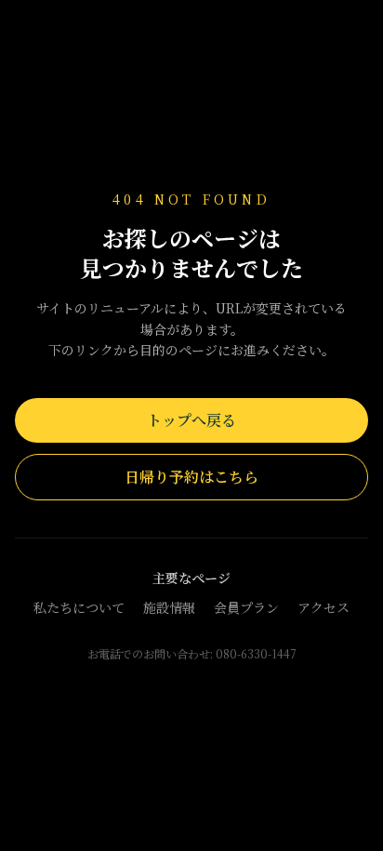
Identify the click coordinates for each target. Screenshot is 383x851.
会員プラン (246, 607)
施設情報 (169, 607)
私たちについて (79, 607)
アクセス (323, 607)
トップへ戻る (191, 420)
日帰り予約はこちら (191, 476)
